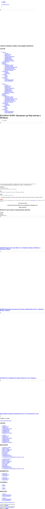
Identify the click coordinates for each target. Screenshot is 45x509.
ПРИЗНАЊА (7, 55)
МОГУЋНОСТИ (5, 474)
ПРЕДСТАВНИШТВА (9, 79)
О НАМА (7, 53)
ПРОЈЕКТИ (4, 63)
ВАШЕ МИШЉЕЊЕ (9, 80)
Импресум (2, 502)
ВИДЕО (6, 76)
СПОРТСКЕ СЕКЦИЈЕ (9, 68)
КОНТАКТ (4, 77)
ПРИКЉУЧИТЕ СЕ (9, 59)
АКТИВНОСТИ (5, 61)
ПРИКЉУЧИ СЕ (5, 431)
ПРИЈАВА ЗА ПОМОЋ (9, 60)
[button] (22, 212)
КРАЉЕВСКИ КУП (6, 454)
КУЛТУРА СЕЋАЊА (9, 70)
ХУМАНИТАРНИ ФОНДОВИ (11, 67)
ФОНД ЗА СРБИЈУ (6, 450)
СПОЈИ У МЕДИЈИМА (9, 56)
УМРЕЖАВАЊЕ (8, 57)
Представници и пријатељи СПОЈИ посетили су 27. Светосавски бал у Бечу (19, 413)
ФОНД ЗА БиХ (5, 451)
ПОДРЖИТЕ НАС (8, 58)
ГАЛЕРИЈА (4, 74)
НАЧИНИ (7, 72)
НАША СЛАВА (8, 54)
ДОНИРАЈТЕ (5, 71)
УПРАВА (6, 78)
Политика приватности (9, 502)
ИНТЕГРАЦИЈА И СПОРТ (10, 69)
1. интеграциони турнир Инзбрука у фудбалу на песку (13, 457)
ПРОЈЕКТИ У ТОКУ (9, 65)
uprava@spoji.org (33, 200)
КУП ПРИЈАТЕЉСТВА (7, 455)
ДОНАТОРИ (7, 73)
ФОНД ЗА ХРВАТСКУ (7, 449)
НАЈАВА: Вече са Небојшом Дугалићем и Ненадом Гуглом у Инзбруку (18, 378)
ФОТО (6, 75)
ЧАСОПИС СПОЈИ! (9, 66)
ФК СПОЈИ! (4, 452)
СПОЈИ (3, 52)
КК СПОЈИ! (4, 453)
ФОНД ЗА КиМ (5, 448)
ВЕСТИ (4, 62)
